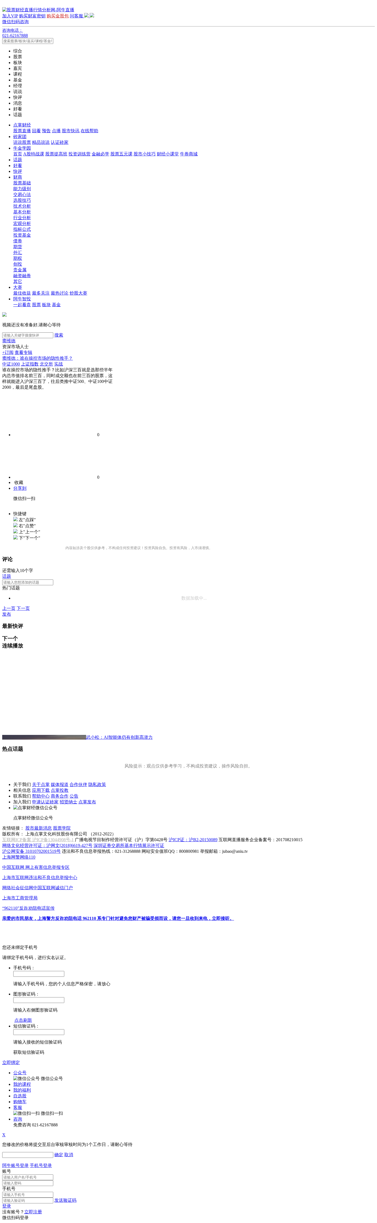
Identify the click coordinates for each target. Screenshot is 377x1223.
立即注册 (33, 1211)
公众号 (19, 1072)
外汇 (17, 252)
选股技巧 (22, 200)
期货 (17, 246)
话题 (17, 159)
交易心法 (22, 194)
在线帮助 (89, 130)
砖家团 (19, 136)
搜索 (58, 335)
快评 (17, 171)
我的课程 (22, 1084)
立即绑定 (11, 1062)
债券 (17, 241)
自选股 (19, 1096)
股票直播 (22, 130)
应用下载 (41, 790)
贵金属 (19, 270)
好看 (17, 165)
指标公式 (22, 229)
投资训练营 (79, 154)
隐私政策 (97, 784)
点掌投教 (59, 790)
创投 (17, 264)
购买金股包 (58, 16)
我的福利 (22, 1090)
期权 (17, 258)
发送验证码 (65, 1200)
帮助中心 (41, 796)
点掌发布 (87, 802)
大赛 (17, 287)
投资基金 (22, 235)
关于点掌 (41, 784)
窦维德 (8, 340)
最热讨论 (59, 293)
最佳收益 (22, 293)
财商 (17, 177)
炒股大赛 (78, 293)
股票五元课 (121, 154)
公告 (74, 796)
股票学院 (62, 828)
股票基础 (22, 183)
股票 (36, 304)
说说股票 (22, 142)
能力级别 (22, 188)
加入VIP (10, 16)
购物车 (19, 1101)
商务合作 (59, 796)
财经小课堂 (168, 154)
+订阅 (8, 352)
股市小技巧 (145, 154)
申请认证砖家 (45, 802)
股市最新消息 (38, 828)
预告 (46, 130)
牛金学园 (22, 148)
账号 (6, 1171)
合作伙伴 (78, 784)
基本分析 (22, 212)
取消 (68, 1154)
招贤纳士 (68, 802)
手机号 (8, 1188)
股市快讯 (70, 130)
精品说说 (41, 142)
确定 (58, 1154)
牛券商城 (189, 154)
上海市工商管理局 (20, 898)
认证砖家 (59, 142)
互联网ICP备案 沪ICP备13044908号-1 (38, 839)
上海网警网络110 (18, 857)
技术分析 (22, 206)
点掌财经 (22, 125)
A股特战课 (33, 154)
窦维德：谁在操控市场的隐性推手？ (37, 358)
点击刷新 (23, 1020)
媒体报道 (59, 784)
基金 (56, 304)
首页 (17, 154)
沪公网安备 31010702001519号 (31, 851)
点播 (56, 130)
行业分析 (22, 217)
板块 (46, 304)
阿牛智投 (22, 299)
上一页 (8, 608)
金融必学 (100, 154)
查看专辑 (23, 352)
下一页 (23, 608)
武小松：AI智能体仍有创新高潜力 (119, 737)
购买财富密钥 (32, 16)
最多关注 (41, 293)
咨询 (17, 1119)
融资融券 (22, 275)
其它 (17, 281)
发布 (6, 614)
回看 (36, 130)
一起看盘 (22, 304)
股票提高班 (56, 154)
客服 (17, 1107)
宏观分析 (22, 223)
